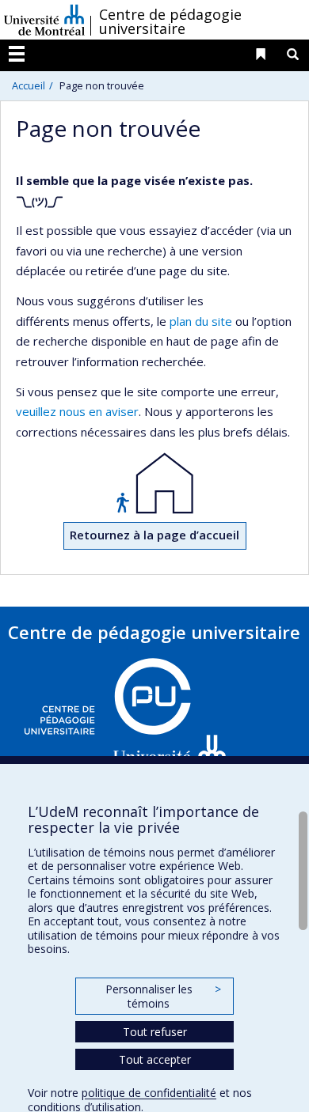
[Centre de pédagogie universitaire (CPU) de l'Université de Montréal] (127, 718)
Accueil (28, 85)
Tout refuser (155, 1031)
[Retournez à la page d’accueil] (154, 483)
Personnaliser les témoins (163, 996)
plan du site (201, 321)
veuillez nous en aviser (77, 411)
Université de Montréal (44, 20)
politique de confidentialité (149, 1092)
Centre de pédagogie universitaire (170, 21)
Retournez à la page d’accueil (154, 535)
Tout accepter (155, 1059)
